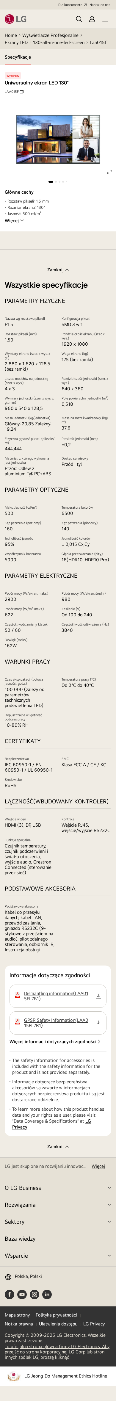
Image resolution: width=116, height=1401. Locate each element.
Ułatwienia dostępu (58, 1324)
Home (11, 35)
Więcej (12, 220)
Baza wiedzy (20, 1238)
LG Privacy (94, 1324)
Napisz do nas (100, 5)
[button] (62, 996)
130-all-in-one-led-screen (58, 42)
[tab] (18, 57)
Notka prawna (19, 1324)
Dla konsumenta (70, 5)
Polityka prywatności (56, 1315)
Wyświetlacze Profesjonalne (50, 35)
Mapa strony (17, 1315)
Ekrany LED (16, 42)
